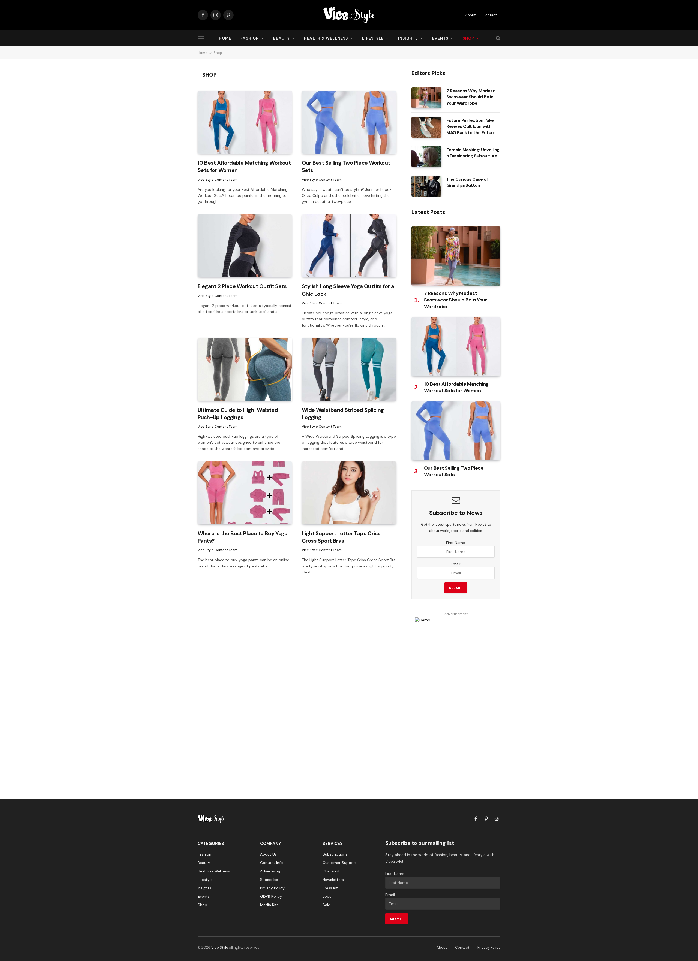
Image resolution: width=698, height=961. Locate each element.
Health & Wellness (326, 38)
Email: (456, 563)
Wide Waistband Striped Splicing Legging (343, 413)
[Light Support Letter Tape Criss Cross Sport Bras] (349, 492)
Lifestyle (373, 38)
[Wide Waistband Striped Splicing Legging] (349, 369)
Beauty (281, 38)
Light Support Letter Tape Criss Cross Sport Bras (341, 537)
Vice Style (219, 947)
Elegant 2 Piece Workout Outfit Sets (242, 286)
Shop (468, 38)
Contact (490, 15)
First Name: (456, 542)
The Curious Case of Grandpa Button (467, 182)
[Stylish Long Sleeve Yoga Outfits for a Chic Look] (349, 245)
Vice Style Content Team (217, 179)
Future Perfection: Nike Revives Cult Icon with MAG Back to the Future (470, 126)
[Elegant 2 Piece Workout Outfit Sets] (245, 245)
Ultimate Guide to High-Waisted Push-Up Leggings (238, 413)
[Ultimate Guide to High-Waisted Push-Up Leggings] (245, 369)
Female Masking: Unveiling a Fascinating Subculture (473, 153)
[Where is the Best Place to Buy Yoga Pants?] (245, 492)
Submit (456, 588)
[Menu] (201, 38)
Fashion (249, 38)
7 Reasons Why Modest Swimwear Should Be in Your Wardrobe (470, 97)
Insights (408, 38)
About (470, 15)
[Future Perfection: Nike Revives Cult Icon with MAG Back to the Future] (426, 127)
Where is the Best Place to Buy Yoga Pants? (242, 537)
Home (225, 38)
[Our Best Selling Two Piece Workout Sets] (349, 122)
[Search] (497, 38)
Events (440, 38)
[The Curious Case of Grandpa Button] (426, 186)
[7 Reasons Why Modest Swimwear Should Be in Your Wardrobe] (426, 97)
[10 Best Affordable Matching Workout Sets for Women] (245, 122)
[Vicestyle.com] (349, 15)
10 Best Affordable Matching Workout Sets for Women (244, 166)
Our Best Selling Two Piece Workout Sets (346, 166)
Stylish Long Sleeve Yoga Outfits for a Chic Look (348, 290)
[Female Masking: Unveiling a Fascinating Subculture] (426, 156)
